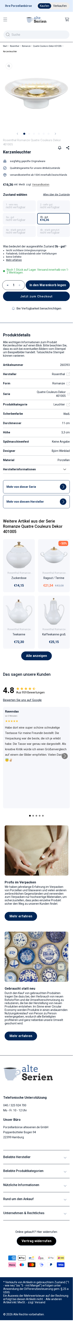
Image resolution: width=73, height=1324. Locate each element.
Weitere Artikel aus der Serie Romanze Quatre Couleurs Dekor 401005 (32, 526)
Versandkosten (40, 184)
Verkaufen (60, 5)
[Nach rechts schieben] (55, 133)
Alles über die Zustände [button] (56, 194)
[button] (5, 19)
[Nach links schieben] (17, 133)
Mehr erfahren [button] (14, 260)
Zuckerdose (18, 578)
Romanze (26, 46)
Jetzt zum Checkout (36, 296)
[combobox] (36, 35)
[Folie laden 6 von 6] (48, 133)
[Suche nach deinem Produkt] (7, 34)
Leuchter (59, 404)
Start (5, 46)
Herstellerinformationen (19, 469)
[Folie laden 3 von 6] (34, 133)
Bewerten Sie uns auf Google (22, 700)
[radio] (19, 206)
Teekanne (19, 634)
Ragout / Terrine (53, 578)
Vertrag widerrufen (36, 1241)
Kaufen (44, 5)
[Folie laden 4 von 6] (38, 133)
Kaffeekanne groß (54, 634)
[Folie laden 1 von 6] (24, 133)
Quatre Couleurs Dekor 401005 (47, 46)
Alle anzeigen (36, 656)
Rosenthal (14, 46)
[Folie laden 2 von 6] (29, 133)
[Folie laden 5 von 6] (43, 133)
